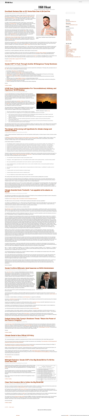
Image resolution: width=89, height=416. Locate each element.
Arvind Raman (19, 79)
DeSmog (67, 45)
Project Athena (26, 313)
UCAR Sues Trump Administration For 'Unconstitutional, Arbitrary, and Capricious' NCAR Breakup (30, 89)
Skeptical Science (69, 54)
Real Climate (68, 53)
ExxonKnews (68, 47)
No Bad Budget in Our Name (44, 327)
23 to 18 (35, 55)
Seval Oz (18, 74)
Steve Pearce (14, 70)
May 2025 (68, 38)
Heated (67, 46)
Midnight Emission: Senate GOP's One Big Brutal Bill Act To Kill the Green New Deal (29, 360)
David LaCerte (18, 71)
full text (6, 367)
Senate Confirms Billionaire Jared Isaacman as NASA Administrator (29, 268)
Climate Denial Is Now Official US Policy (19, 335)
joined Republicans (26, 296)
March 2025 (69, 40)
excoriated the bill (12, 23)
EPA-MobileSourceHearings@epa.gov (42, 351)
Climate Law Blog (69, 50)
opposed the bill (14, 34)
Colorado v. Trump (20, 101)
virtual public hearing (36, 350)
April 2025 (68, 39)
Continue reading (8, 60)
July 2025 (68, 36)
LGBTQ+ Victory (27, 44)
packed (11, 39)
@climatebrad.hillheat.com (71, 21)
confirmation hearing (13, 299)
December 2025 (69, 34)
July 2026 (68, 31)
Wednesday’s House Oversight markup (13, 37)
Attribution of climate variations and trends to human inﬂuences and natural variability (22, 137)
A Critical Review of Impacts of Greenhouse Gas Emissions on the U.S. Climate (30, 345)
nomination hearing (36, 302)
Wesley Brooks (18, 76)
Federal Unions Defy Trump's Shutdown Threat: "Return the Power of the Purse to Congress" (30, 319)
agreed (8, 103)
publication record (9, 209)
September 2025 (69, 35)
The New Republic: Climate (71, 49)
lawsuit (7, 93)
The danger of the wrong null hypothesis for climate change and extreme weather (28, 130)
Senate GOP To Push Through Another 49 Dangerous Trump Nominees (31, 64)
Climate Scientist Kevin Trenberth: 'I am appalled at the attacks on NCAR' (29, 191)
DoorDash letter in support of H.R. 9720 (16, 58)
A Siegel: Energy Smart (70, 51)
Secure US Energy (24, 389)
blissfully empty (36, 308)
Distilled (67, 48)
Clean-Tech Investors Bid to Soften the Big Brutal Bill (24, 382)
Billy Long (21, 73)
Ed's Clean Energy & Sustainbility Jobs (73, 56)
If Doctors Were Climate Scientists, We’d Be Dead (22, 154)
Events (67, 26)
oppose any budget (28, 325)
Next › (10, 407)
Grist (67, 52)
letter (25, 30)
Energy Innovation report (19, 396)
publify (67, 415)
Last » (13, 407)
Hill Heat (10, 2)
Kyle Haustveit (9, 75)
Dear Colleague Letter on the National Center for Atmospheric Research (23, 198)
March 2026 (69, 33)
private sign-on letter (10, 324)
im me (48, 110)
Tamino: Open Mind (69, 55)
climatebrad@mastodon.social (71, 24)
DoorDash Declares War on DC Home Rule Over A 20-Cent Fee (27, 11)
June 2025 (68, 37)
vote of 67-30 (9, 272)
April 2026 (68, 32)
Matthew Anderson (22, 78)
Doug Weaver (9, 80)
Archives (80, 1)
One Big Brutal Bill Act (21, 387)
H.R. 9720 (15, 18)
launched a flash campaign (41, 52)
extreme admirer (53, 293)
